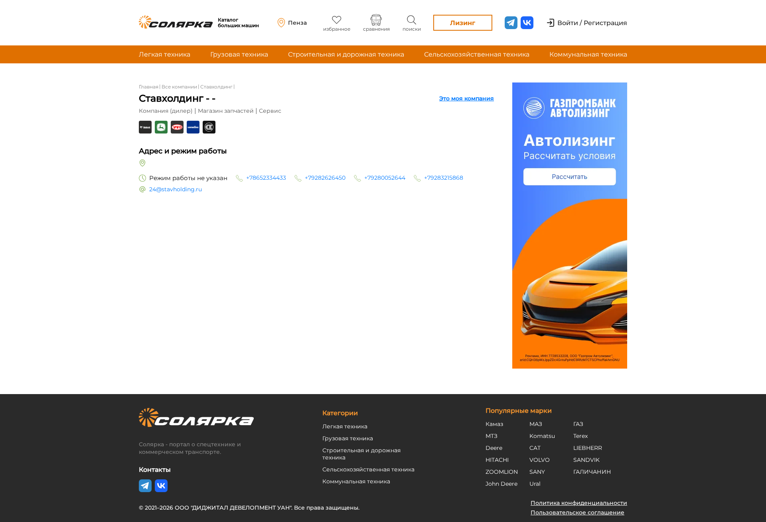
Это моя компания (466, 98)
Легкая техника (164, 54)
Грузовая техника (239, 54)
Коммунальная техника (588, 54)
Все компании (179, 87)
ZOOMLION (502, 471)
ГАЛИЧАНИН (592, 471)
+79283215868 (443, 177)
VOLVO (539, 459)
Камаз (494, 424)
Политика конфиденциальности (579, 502)
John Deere (501, 483)
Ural (535, 483)
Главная (148, 87)
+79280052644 (384, 177)
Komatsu (542, 436)
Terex (580, 436)
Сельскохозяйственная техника (476, 54)
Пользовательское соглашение (577, 512)
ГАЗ (578, 424)
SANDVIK (586, 459)
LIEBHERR (587, 447)
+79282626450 (325, 177)
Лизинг (462, 23)
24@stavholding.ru (175, 189)
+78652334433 (266, 177)
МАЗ (535, 424)
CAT (535, 447)
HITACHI (497, 459)
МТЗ (492, 436)
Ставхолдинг (216, 87)
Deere (494, 447)
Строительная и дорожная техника (346, 54)
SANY (537, 471)
